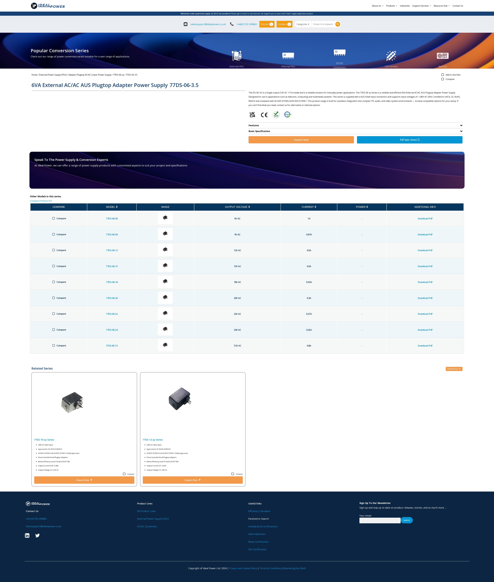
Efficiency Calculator (259, 511)
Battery (443, 66)
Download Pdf (425, 218)
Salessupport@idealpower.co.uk (43, 526)
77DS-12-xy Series (153, 439)
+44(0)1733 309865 (247, 24)
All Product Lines (146, 511)
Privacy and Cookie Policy (243, 568)
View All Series (452, 369)
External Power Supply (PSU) (53, 74)
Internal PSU (288, 66)
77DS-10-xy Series (44, 439)
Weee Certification (258, 541)
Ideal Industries (256, 534)
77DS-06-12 (112, 250)
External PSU (237, 66)
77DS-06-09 (112, 234)
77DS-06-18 (112, 282)
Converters (340, 67)
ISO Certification (257, 549)
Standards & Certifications (262, 526)
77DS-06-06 (112, 218)
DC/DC (339, 63)
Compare (284, 24)
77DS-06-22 (112, 313)
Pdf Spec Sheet (409, 139)
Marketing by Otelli (295, 568)
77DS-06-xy (118, 74)
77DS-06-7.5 (112, 345)
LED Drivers (391, 66)
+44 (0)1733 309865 (36, 518)
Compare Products (41, 200)
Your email (365, 515)
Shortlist (266, 24)
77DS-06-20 (112, 298)
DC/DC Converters (147, 526)
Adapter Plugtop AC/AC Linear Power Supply (89, 74)
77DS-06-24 (112, 329)
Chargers (443, 70)
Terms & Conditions (270, 568)
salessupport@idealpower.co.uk (208, 24)
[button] (49, 178)
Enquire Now (301, 139)
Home (34, 74)
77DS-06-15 (112, 266)
